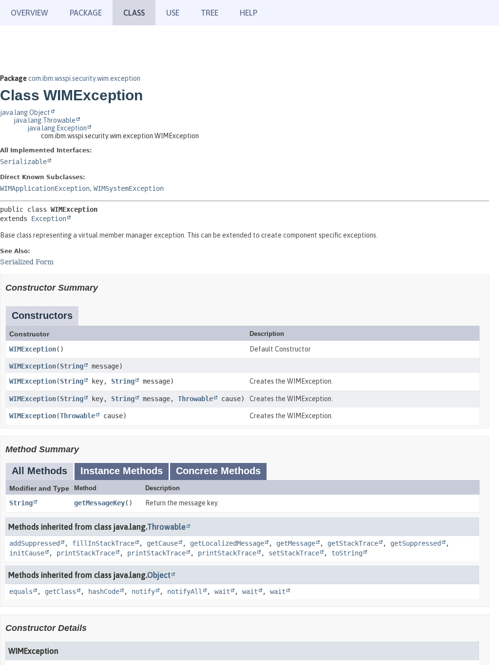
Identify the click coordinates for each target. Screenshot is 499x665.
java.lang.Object (25, 112)
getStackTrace (352, 543)
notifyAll (184, 591)
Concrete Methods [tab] (218, 470)
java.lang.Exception (57, 128)
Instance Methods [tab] (121, 470)
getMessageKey (99, 503)
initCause (26, 553)
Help (248, 12)
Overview (29, 12)
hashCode (103, 591)
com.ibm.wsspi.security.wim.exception (84, 78)
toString (347, 553)
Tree (209, 12)
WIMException (32, 349)
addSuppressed (34, 543)
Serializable (23, 162)
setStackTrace (294, 553)
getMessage (295, 543)
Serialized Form (27, 262)
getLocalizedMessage (227, 543)
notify (143, 591)
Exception (48, 218)
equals (21, 591)
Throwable (195, 399)
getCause (162, 543)
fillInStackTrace (103, 543)
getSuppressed (415, 543)
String (71, 366)
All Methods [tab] (39, 470)
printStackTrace (86, 553)
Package (86, 12)
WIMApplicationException (45, 188)
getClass (60, 591)
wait (222, 591)
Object (159, 575)
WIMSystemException (129, 188)
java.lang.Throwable (45, 120)
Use (172, 12)
